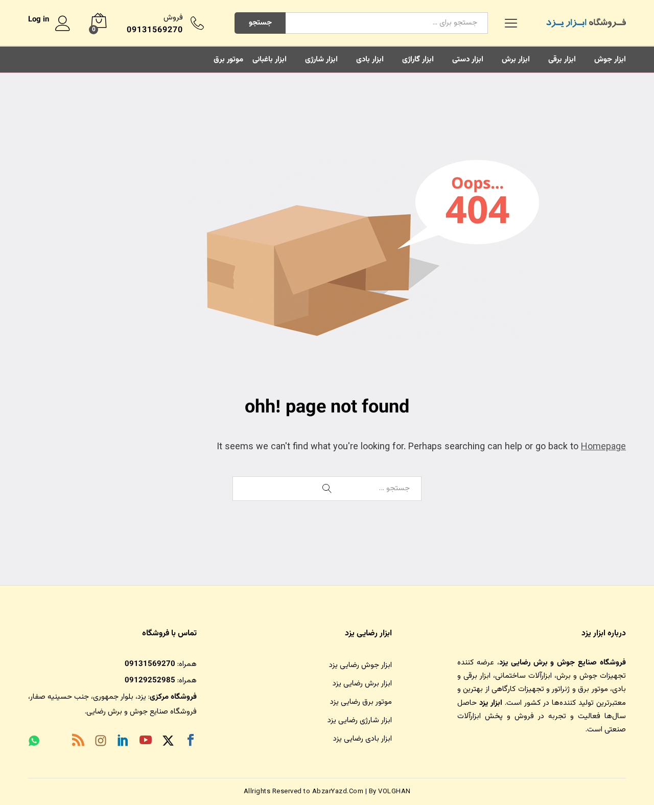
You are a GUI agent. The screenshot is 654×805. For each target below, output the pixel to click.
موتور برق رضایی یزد (361, 702)
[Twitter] (168, 742)
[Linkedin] (123, 742)
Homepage (603, 447)
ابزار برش (516, 59)
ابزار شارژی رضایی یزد (360, 720)
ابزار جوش (610, 59)
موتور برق (228, 59)
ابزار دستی (467, 59)
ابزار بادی (370, 59)
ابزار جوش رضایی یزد (360, 665)
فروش (173, 18)
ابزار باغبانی (269, 59)
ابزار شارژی (321, 59)
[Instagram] (100, 742)
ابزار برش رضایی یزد (362, 683)
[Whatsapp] (34, 742)
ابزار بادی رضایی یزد (362, 739)
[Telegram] (55, 743)
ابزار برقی (562, 59)
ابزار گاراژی (418, 59)
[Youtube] (145, 742)
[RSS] (78, 742)
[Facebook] (190, 742)
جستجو (260, 23)
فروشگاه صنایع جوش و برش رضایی (141, 712)
